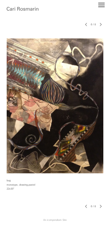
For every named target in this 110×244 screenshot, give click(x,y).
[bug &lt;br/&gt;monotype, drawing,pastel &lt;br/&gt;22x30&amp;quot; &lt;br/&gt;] (55, 105)
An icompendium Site (55, 220)
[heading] (22, 9)
